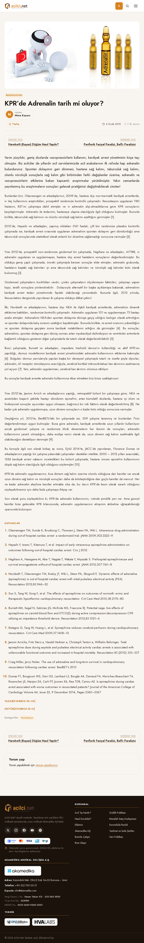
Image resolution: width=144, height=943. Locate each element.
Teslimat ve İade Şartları (121, 831)
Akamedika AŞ (82, 831)
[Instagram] (16, 830)
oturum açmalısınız (46, 765)
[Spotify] (40, 830)
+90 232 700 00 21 (26, 885)
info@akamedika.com (26, 890)
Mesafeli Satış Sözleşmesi (122, 819)
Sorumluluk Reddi (118, 825)
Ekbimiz (79, 825)
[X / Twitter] (8, 830)
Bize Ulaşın (80, 843)
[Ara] (127, 6)
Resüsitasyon (14, 95)
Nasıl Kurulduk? (83, 819)
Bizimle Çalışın (82, 837)
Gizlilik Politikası (117, 812)
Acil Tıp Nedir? (83, 812)
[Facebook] (24, 830)
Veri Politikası (116, 837)
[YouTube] (32, 830)
